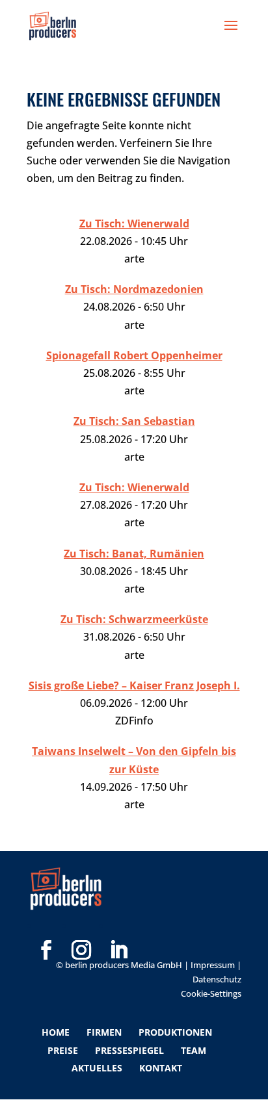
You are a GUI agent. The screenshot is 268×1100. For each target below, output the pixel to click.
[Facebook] (46, 929)
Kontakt (160, 1068)
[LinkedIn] (118, 929)
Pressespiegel (129, 1050)
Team (193, 1050)
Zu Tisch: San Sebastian (134, 421)
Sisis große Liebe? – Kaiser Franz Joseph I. (134, 685)
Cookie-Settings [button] (211, 993)
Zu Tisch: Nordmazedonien (134, 289)
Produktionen (175, 1032)
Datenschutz (217, 979)
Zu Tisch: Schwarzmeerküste (134, 619)
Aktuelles (97, 1068)
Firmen (104, 1032)
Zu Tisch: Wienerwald (134, 223)
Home (56, 1032)
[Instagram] (81, 929)
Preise (62, 1050)
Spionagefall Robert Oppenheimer (134, 355)
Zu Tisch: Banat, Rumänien (134, 553)
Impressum (213, 965)
